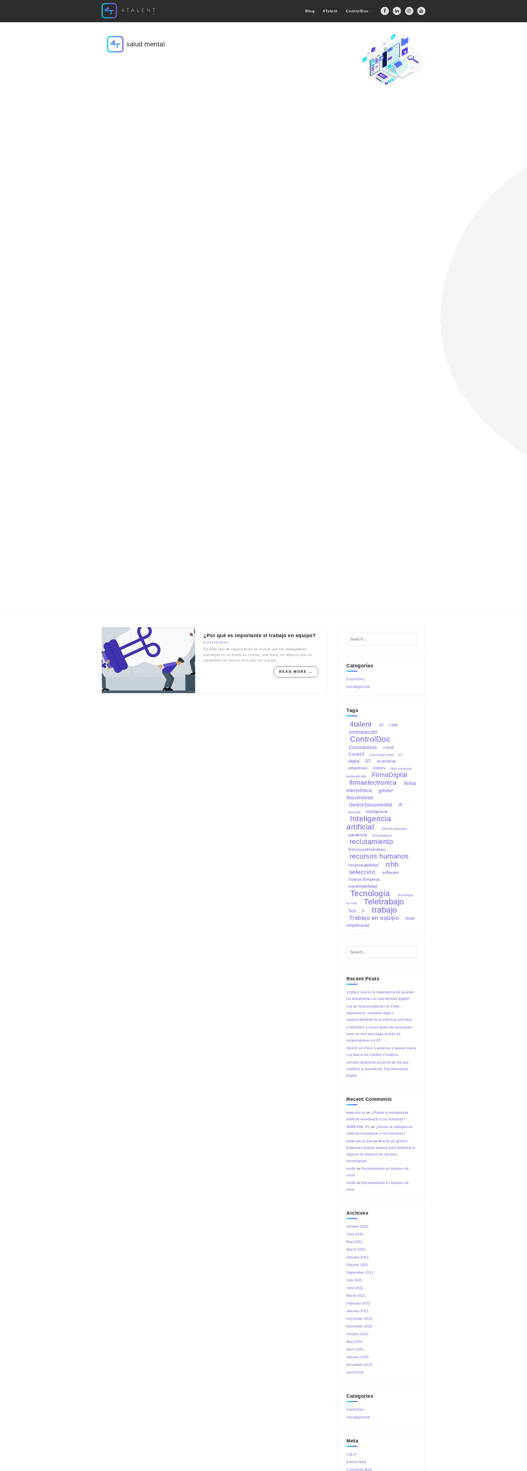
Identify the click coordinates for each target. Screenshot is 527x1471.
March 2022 (356, 1249)
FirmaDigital (389, 774)
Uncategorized (358, 687)
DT (368, 761)
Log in (351, 1454)
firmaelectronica (373, 782)
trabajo (384, 909)
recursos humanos (379, 856)
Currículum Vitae (381, 754)
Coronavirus (363, 747)
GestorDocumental (370, 804)
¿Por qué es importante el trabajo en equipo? (259, 635)
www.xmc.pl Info (359, 1141)
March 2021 (356, 1296)
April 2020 (354, 1349)
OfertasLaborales (394, 828)
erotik (350, 1169)
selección (362, 872)
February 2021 (358, 1303)
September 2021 (359, 1273)
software (390, 872)
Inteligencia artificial (368, 822)
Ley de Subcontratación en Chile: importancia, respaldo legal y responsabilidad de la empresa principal (379, 1013)
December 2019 (359, 1365)
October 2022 (357, 1226)
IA (401, 804)
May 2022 (354, 1242)
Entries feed (356, 1462)
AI (381, 724)
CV (400, 754)
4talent (361, 724)
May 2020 (354, 1342)
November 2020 (359, 1326)
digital (354, 761)
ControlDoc (216, 642)
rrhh (392, 864)
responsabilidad (363, 865)
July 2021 (354, 1280)
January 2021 (357, 1311)
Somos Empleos (364, 879)
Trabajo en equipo (374, 918)
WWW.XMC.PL (358, 1127)
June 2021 (355, 1288)
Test (352, 911)
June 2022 (355, 1234)
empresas (358, 768)
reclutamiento (371, 841)
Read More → (296, 672)
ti (363, 911)
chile (393, 724)
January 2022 (357, 1257)
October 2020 (357, 1334)
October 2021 (357, 1265)
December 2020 (359, 1319)
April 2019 (354, 1372)
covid (388, 747)
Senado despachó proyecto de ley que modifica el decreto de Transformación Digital (377, 1069)
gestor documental (369, 793)
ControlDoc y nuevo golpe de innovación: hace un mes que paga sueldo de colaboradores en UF (380, 1033)
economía (386, 761)
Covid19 (356, 754)
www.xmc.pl (355, 1113)
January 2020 (357, 1357)
